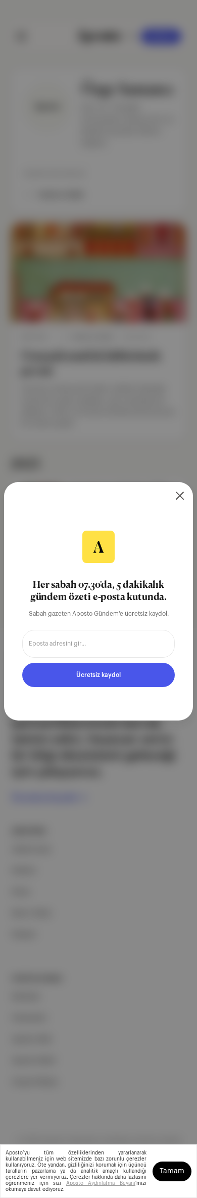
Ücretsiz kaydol (98, 675)
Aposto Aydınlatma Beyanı (100, 1183)
